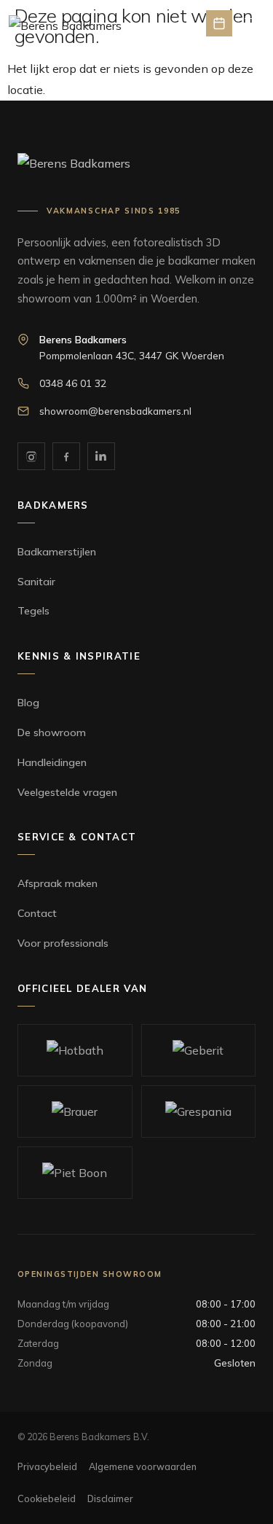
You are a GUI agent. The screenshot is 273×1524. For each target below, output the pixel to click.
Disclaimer (110, 1498)
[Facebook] (66, 456)
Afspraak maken (57, 883)
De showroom (51, 732)
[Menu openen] (251, 23)
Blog (28, 702)
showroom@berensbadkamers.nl (115, 411)
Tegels (33, 610)
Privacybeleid (47, 1466)
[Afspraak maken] (219, 23)
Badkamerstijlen (56, 551)
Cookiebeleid (46, 1498)
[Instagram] (31, 456)
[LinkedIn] (101, 456)
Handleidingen (52, 762)
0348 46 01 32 (72, 383)
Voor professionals (62, 943)
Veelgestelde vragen (67, 792)
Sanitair (36, 581)
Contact (37, 913)
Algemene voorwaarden (143, 1466)
